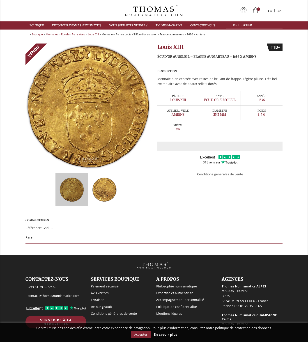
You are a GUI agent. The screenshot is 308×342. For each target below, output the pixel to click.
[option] (88, 106)
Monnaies (52, 34)
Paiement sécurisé (105, 286)
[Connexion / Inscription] (243, 10)
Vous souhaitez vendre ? (128, 25)
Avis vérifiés (100, 293)
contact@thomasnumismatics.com (54, 296)
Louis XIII (93, 34)
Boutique (37, 25)
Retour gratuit (101, 307)
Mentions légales (169, 313)
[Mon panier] (255, 10)
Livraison (97, 300)
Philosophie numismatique (176, 286)
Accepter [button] (140, 334)
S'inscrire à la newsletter (56, 322)
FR (270, 10)
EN (279, 10)
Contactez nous (202, 25)
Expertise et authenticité (174, 293)
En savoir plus (165, 334)
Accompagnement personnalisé (180, 300)
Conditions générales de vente (220, 174)
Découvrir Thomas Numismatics (76, 25)
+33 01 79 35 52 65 (42, 287)
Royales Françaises (73, 34)
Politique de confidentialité (176, 307)
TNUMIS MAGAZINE (169, 25)
